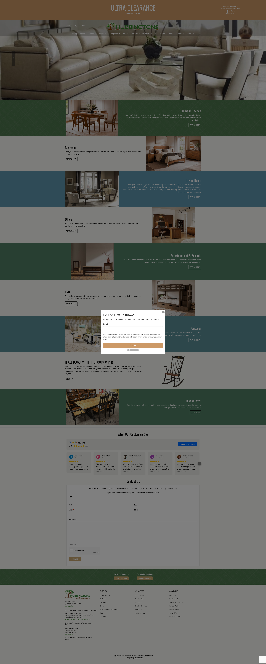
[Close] (163, 312)
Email (105, 324)
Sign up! (133, 345)
